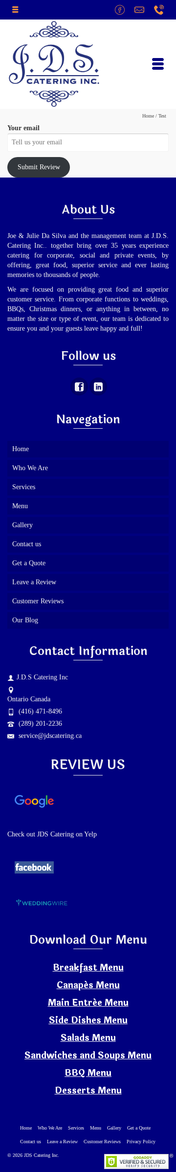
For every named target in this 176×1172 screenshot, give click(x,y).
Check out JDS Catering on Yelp (53, 834)
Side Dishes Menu (88, 1020)
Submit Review (39, 167)
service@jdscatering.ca (49, 735)
